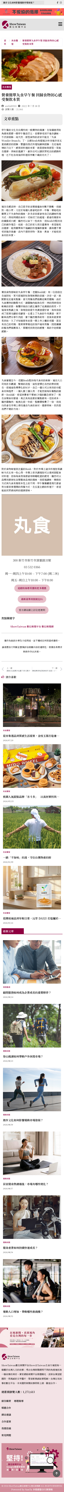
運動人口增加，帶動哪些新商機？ (23, 1311)
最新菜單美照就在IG (32, 599)
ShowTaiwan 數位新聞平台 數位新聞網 (32, 626)
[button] (44, 24)
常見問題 (6, 1435)
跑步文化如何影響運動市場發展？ (19, 2)
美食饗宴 (14, 42)
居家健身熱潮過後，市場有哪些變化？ (26, 1184)
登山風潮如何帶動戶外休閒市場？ (23, 1056)
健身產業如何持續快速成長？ (20, 1248)
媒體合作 (6, 1408)
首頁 (5, 42)
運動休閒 (6, 1051)
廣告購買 (6, 1401)
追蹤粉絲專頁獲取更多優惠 (32, 588)
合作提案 (6, 1421)
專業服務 (6, 987)
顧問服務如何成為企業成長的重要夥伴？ (27, 992)
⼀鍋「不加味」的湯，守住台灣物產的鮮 (27, 857)
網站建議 (6, 1414)
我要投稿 (6, 1428)
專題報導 (19, 1401)
